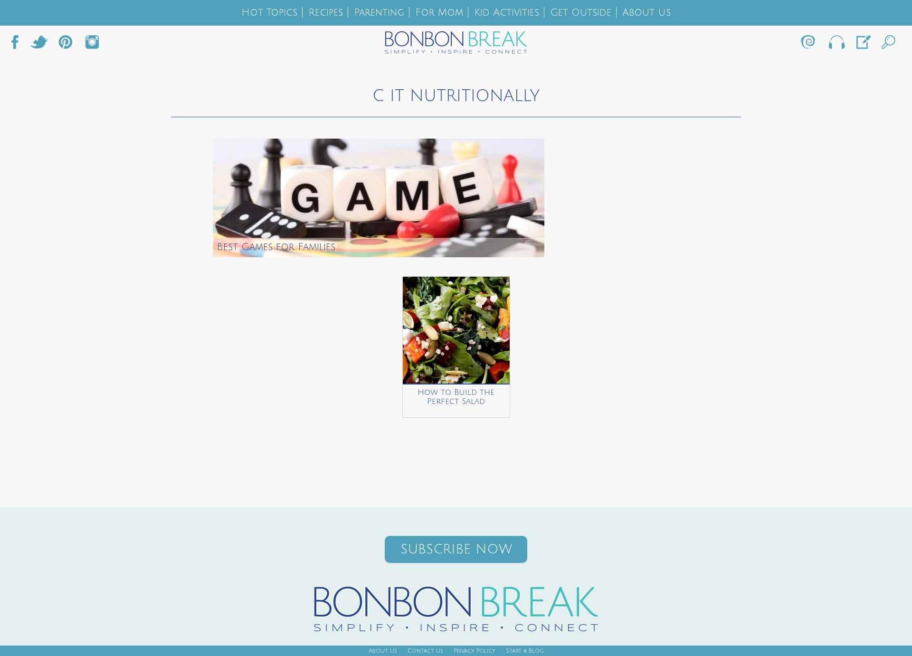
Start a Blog (525, 651)
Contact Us (425, 651)
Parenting (379, 12)
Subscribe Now (456, 549)
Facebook (18, 44)
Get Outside (580, 12)
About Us (646, 12)
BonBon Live (836, 44)
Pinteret (65, 44)
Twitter (39, 44)
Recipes (325, 12)
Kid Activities (506, 12)
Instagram (92, 44)
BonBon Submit (862, 44)
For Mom (439, 12)
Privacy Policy (474, 651)
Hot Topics (269, 12)
